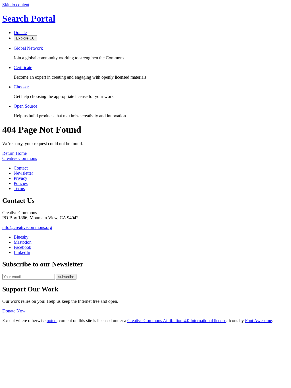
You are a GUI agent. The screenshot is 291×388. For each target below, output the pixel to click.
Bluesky (21, 237)
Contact (21, 168)
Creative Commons (19, 158)
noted (52, 320)
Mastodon (23, 242)
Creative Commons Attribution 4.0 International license (176, 320)
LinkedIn (22, 252)
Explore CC (25, 38)
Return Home (14, 153)
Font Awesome (258, 320)
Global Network (28, 48)
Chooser (21, 86)
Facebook (22, 247)
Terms (19, 188)
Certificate (23, 67)
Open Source (25, 106)
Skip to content (15, 4)
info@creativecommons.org (27, 227)
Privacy (20, 178)
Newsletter (23, 173)
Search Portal (28, 18)
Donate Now (14, 310)
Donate (20, 32)
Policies (21, 183)
